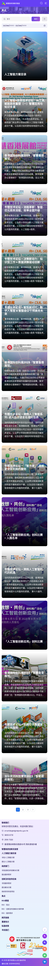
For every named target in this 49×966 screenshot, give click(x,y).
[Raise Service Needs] (44, 949)
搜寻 (35, 19)
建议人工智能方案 (8, 861)
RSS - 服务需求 (7, 913)
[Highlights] (44, 955)
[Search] (41, 3)
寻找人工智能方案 (8, 857)
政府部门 (5, 866)
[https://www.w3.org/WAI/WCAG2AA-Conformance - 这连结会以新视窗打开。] (11, 946)
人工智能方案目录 (9, 853)
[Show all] (45, 929)
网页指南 (5, 917)
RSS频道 (5, 900)
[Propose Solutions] (44, 942)
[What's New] (44, 962)
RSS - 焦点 (5, 905)
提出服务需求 (6, 874)
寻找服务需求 (6, 883)
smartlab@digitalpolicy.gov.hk (16, 831)
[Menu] (45, 3)
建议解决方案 (6, 887)
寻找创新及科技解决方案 (10, 870)
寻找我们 (5, 930)
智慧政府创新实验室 (10, 849)
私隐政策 (5, 926)
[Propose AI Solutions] (44, 936)
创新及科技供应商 (9, 879)
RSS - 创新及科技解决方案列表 (13, 909)
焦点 (3, 896)
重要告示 (5, 921)
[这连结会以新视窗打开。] (24, 939)
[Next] (33, 810)
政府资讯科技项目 (8, 891)
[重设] (44, 19)
